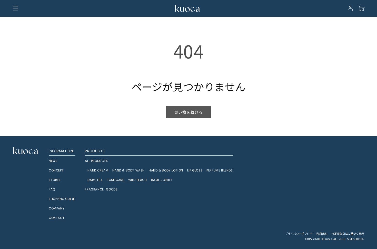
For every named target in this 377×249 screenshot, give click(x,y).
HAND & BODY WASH (128, 170)
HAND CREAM (97, 170)
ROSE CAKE (115, 180)
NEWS (53, 161)
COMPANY (56, 208)
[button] (15, 8)
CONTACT (56, 218)
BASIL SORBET (162, 180)
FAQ (52, 189)
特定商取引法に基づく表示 (348, 233)
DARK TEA (95, 180)
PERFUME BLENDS (219, 170)
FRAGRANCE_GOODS (101, 189)
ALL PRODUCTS (96, 161)
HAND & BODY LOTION (166, 170)
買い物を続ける (188, 112)
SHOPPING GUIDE (62, 199)
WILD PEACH (137, 180)
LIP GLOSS (194, 170)
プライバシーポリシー (298, 233)
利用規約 (321, 233)
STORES (55, 180)
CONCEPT (56, 170)
